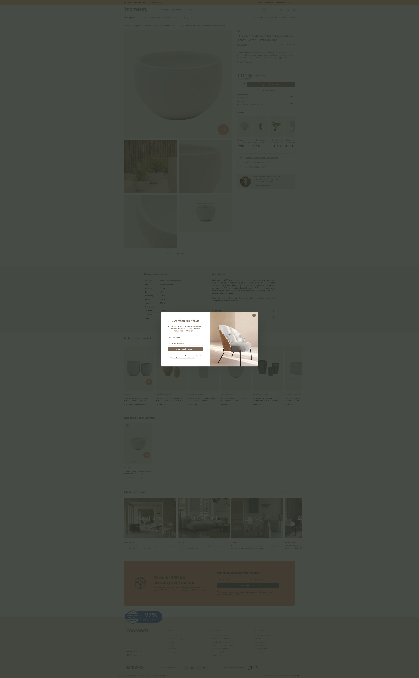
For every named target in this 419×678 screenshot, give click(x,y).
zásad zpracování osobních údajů (184, 358)
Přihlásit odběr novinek (184, 349)
